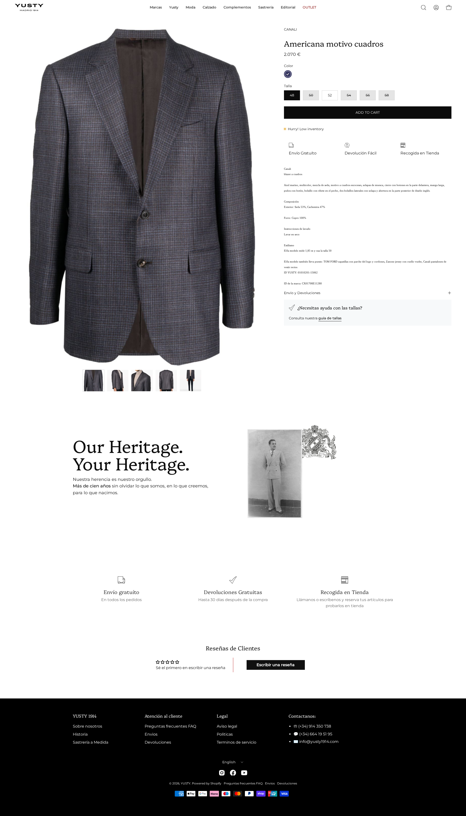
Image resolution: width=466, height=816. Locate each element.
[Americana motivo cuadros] (93, 380)
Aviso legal (227, 726)
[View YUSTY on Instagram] (221, 772)
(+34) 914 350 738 (314, 726)
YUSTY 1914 (85, 715)
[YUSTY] (29, 7)
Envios (151, 734)
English (228, 762)
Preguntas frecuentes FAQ (170, 726)
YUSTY (186, 783)
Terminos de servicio (236, 742)
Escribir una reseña (276, 665)
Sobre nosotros (87, 726)
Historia (80, 734)
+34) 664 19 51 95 (316, 734)
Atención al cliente (163, 715)
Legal (222, 715)
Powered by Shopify (206, 783)
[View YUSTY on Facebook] (233, 772)
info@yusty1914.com (319, 741)
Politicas (225, 734)
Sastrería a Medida (90, 742)
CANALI (290, 29)
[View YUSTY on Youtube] (244, 772)
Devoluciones (158, 742)
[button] (423, 7)
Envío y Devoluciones (302, 293)
